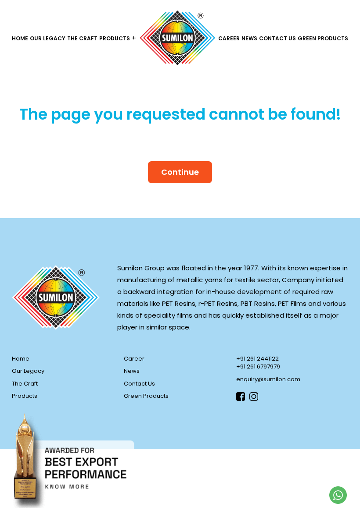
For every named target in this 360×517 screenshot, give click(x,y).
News (249, 38)
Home (20, 38)
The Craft (82, 38)
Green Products (323, 38)
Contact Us (277, 38)
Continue (180, 171)
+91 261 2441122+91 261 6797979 (258, 363)
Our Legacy (47, 38)
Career (229, 38)
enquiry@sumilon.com (268, 379)
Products (114, 38)
